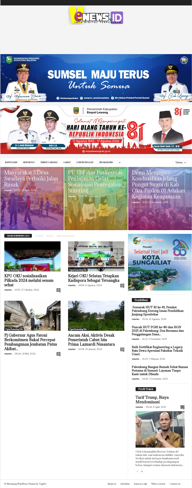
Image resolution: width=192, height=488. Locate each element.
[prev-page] (137, 471)
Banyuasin (11, 162)
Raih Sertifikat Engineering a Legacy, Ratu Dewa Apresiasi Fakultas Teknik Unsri (157, 350)
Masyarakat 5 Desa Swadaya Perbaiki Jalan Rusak (31, 178)
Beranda (39, 236)
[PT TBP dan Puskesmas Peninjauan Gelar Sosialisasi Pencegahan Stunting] (96, 204)
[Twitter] (181, 2)
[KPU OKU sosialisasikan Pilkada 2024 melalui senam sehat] (32, 256)
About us (111, 483)
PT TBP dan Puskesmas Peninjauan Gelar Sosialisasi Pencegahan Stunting (95, 181)
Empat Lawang (49, 162)
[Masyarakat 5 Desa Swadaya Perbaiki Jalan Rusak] (32, 204)
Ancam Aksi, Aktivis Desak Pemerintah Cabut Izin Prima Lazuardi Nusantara (91, 340)
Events (28, 2)
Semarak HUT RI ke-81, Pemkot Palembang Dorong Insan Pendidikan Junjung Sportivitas (158, 310)
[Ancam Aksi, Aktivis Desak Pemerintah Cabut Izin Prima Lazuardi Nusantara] (96, 316)
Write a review (158, 483)
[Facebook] (169, 2)
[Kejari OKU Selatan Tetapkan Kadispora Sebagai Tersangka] (96, 256)
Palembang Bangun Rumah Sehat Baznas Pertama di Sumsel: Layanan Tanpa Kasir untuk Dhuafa (160, 370)
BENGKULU (29, 162)
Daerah (49, 236)
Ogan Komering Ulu (14, 270)
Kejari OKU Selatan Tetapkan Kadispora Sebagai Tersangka (93, 278)
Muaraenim (106, 162)
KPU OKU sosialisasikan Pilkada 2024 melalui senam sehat (28, 280)
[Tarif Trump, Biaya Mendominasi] (160, 429)
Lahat (67, 162)
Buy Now (62, 2)
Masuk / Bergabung (12, 2)
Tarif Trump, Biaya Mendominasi (152, 399)
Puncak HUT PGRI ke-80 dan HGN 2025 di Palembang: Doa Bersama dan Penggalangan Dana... (158, 330)
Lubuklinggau (85, 162)
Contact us (175, 483)
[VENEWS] (96, 15)
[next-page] (142, 471)
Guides (38, 2)
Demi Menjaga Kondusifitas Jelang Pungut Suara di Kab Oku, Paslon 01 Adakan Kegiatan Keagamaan (158, 184)
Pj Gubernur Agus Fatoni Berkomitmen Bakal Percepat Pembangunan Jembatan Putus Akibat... (30, 342)
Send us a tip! (140, 483)
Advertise (49, 2)
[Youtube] (186, 2)
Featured (140, 446)
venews (7, 190)
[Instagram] (175, 2)
